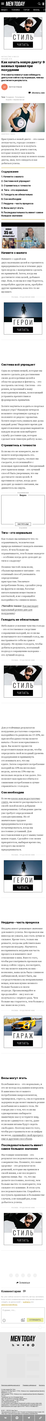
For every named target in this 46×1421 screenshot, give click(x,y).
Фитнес (4, 56)
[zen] (28, 1345)
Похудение (10, 97)
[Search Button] (39, 3)
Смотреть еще (23, 524)
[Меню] (2, 3)
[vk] (18, 1345)
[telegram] (23, 1345)
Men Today (15, 3)
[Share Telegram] (29, 1418)
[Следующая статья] (23, 1327)
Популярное (19, 97)
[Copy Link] (40, 1418)
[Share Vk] (5, 1418)
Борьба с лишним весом (15, 100)
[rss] (13, 1345)
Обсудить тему (38, 93)
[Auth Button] (43, 3)
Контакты (42, 1385)
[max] (33, 1345)
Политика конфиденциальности (10, 1385)
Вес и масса (14, 56)
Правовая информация (29, 1385)
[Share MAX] (17, 1418)
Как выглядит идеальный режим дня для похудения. (19, 610)
